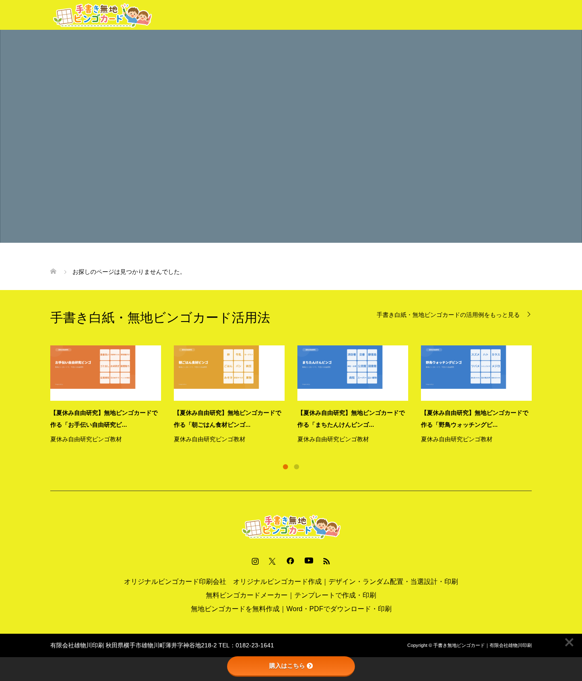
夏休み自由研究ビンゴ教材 (86, 439)
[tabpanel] (297, 395)
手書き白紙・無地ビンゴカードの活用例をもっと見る (448, 314)
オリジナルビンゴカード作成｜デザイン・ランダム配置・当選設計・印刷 (345, 581)
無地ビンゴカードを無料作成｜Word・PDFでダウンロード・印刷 (291, 608)
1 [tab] (285, 466)
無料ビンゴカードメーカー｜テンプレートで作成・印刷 (291, 595)
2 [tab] (296, 466)
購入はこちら (287, 666)
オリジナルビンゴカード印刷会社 (175, 581)
